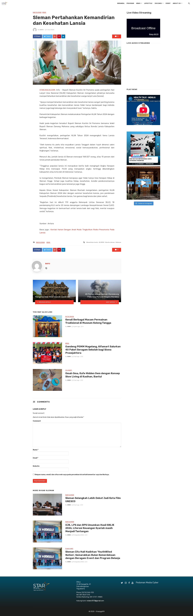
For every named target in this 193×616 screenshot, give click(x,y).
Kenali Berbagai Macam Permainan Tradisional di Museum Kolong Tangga (88, 321)
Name (35, 450)
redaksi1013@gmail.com (95, 601)
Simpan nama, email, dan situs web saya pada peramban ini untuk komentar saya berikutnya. (72, 475)
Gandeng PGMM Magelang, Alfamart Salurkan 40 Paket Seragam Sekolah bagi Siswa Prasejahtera (93, 349)
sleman (118, 242)
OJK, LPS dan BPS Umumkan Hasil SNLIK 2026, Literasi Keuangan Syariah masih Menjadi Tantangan (89, 528)
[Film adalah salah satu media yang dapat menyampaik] (143, 148)
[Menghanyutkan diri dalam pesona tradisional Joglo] (143, 183)
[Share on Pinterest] (59, 36)
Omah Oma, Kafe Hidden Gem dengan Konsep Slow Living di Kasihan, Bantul (92, 375)
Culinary (68, 370)
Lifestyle (148, 3)
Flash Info (69, 548)
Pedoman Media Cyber (147, 582)
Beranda (120, 3)
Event (168, 3)
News (138, 3)
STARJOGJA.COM (47, 90)
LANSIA (102, 242)
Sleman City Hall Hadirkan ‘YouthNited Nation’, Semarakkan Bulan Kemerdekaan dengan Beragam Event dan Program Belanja (92, 555)
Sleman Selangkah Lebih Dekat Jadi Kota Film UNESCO (93, 500)
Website (36, 466)
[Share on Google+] (55, 36)
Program (130, 3)
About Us (177, 3)
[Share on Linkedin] (63, 36)
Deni (69, 326)
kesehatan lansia (92, 242)
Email (35, 458)
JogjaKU (158, 3)
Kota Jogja (69, 316)
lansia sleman (110, 242)
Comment (37, 421)
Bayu (42, 29)
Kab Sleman (37, 12)
